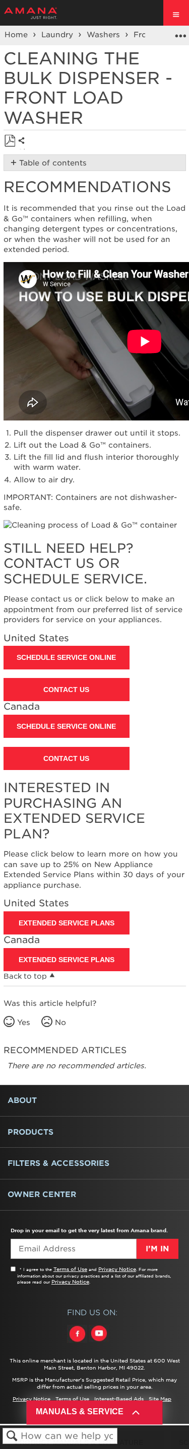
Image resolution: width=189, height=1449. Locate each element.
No (60, 1022)
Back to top (25, 976)
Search (12, 1436)
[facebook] (78, 1343)
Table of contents (53, 162)
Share (24, 148)
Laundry (58, 34)
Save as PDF (10, 141)
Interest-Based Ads (119, 1399)
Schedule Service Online (66, 657)
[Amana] (46, 13)
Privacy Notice (117, 1269)
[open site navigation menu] (176, 13)
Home (17, 34)
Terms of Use (70, 1269)
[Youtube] (99, 1343)
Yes (23, 1022)
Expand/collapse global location (180, 32)
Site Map (160, 1399)
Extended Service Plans (66, 923)
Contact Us (66, 690)
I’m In (157, 1248)
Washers (104, 34)
